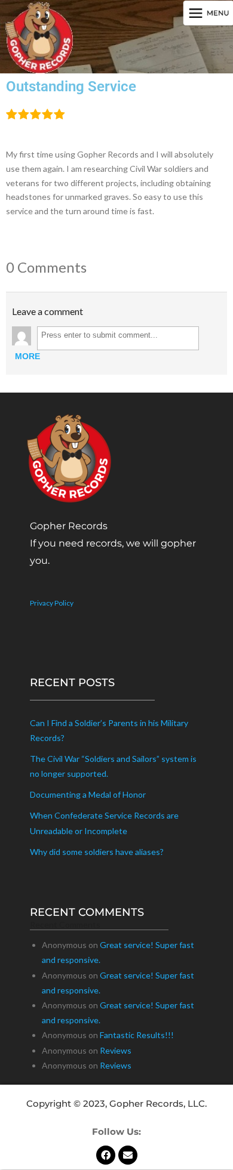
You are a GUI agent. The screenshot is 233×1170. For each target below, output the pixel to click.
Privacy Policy (51, 602)
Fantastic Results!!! (137, 1035)
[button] (207, 13)
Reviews (115, 1050)
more (27, 356)
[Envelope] (127, 1155)
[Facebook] (105, 1155)
